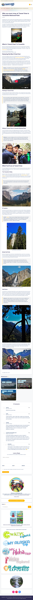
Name (3, 465)
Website (23, 465)
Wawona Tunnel (4, 49)
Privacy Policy (16, 496)
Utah (3, 392)
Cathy (7, 413)
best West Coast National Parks (19, 57)
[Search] (29, 507)
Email (13, 465)
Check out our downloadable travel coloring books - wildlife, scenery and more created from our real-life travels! (16, 525)
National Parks (24, 380)
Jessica (7, 407)
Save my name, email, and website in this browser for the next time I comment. (14, 469)
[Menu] (31, 4)
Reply (29, 407)
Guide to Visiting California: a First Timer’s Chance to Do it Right (8, 385)
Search (3, 504)
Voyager (7, 422)
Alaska (19, 380)
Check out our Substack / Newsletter (17, 500)
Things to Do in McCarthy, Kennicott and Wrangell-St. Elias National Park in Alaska (24, 385)
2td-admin (9, 444)
